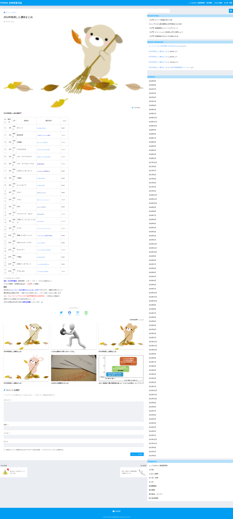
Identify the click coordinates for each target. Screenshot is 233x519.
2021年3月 (152, 93)
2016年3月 (152, 232)
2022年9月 (152, 81)
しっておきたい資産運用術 (196, 3)
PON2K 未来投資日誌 (11, 3)
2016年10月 (153, 203)
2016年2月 (152, 236)
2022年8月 (152, 85)
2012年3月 (152, 427)
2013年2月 (152, 382)
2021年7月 (152, 89)
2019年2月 (152, 109)
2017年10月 (153, 162)
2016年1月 (152, 240)
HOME (118, 511)
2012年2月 (152, 431)
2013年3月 (152, 378)
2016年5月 (152, 223)
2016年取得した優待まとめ (158, 51)
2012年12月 (153, 390)
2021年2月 (152, 97)
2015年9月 (152, 256)
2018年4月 (152, 150)
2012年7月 (152, 411)
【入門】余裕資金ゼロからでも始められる (163, 36)
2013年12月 (153, 342)
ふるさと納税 (218, 3)
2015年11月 (153, 248)
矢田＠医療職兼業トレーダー (180, 67)
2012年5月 (152, 419)
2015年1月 (152, 289)
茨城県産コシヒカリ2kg (41, 192)
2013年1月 (152, 386)
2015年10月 (153, 252)
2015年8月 (152, 260)
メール (7, 433)
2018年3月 (152, 154)
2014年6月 (152, 317)
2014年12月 (153, 293)
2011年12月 (153, 439)
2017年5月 (152, 179)
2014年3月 (152, 329)
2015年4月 (152, 276)
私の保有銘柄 (153, 498)
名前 (6, 425)
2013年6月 (152, 366)
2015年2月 (152, 285)
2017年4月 (152, 183)
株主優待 (209, 3)
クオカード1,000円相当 (41, 206)
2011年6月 (152, 456)
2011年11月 (153, 443)
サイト (6, 441)
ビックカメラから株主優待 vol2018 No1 (162, 46)
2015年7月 (152, 264)
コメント (8, 400)
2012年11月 (153, 395)
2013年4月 (152, 374)
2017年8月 (152, 166)
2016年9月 (152, 207)
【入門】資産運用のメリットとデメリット (163, 28)
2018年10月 (153, 126)
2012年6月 (152, 415)
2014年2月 (152, 333)
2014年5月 (152, 321)
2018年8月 (152, 134)
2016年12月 (153, 195)
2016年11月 (153, 199)
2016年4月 (152, 228)
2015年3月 (152, 281)
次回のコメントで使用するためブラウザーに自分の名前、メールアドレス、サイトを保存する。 (35, 449)
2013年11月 (153, 346)
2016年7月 (152, 215)
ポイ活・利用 (228, 3)
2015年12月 (153, 244)
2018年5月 (152, 146)
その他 (151, 470)
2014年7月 (152, 313)
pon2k (181, 46)
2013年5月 (152, 370)
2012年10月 (153, 399)
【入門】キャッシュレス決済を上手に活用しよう (166, 32)
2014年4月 (152, 325)
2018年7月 (152, 138)
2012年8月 (152, 407)
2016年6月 (152, 219)
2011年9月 (152, 447)
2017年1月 (152, 191)
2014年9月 (152, 305)
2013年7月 (152, 362)
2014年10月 (153, 301)
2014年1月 (152, 338)
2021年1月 (152, 101)
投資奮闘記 (153, 486)
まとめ (141, 319)
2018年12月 (153, 118)
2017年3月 (152, 187)
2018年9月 (152, 130)
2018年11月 (153, 122)
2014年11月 (153, 297)
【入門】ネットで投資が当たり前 (160, 20)
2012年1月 (152, 435)
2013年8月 (152, 358)
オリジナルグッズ (40, 221)
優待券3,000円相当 (40, 214)
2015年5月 (152, 272)
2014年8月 (152, 309)
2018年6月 (152, 142)
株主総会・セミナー (156, 494)
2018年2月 (152, 158)
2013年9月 (152, 354)
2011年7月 (152, 451)
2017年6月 (152, 175)
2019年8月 (152, 105)
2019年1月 (152, 114)
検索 (231, 11)
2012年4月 (152, 423)
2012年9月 (152, 403)
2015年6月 (152, 268)
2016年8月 (152, 211)
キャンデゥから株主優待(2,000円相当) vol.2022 (165, 24)
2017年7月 (152, 171)
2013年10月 (153, 350)
